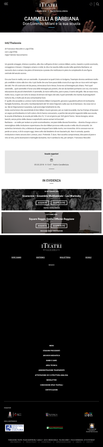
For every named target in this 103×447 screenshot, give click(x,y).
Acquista (42, 203)
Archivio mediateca (51, 355)
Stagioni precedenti (51, 351)
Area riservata (15, 442)
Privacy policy (31, 442)
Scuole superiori (51, 154)
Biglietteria (65, 257)
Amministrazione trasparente (51, 370)
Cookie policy (46, 442)
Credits (78, 442)
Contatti (89, 442)
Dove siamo (16, 257)
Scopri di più (60, 203)
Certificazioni (51, 390)
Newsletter (51, 380)
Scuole (88, 257)
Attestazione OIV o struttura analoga (51, 375)
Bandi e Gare (51, 360)
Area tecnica (51, 365)
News (51, 346)
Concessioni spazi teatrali (51, 385)
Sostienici (40, 257)
